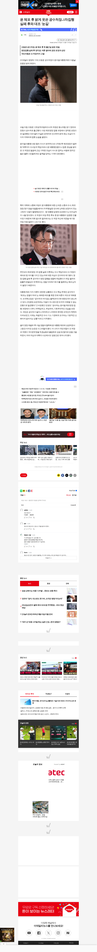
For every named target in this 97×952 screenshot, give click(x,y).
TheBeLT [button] (48, 694)
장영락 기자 (32, 34)
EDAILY (21, 12)
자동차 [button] (67, 694)
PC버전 (71, 943)
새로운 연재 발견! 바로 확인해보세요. (47, 191)
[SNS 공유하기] (75, 35)
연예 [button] (67, 583)
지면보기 (25, 943)
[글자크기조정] (72, 35)
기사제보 (40, 943)
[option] (48, 7)
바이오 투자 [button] (29, 694)
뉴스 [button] (29, 583)
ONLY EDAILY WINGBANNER (48, 12)
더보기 (73, 658)
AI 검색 (70, 12)
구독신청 (56, 943)
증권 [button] (48, 583)
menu (76, 12)
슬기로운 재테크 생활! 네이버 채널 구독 (48, 188)
